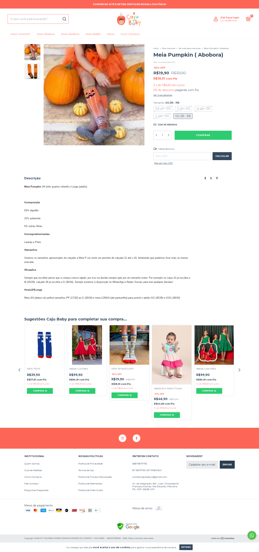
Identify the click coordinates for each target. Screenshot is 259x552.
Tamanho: (166, 102)
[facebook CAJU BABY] (136, 438)
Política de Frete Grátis (90, 490)
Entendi (186, 547)
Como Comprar (33, 476)
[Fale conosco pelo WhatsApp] (252, 535)
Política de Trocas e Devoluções (95, 476)
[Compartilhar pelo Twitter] (211, 178)
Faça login (232, 17)
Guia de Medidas (33, 470)
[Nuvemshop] (223, 538)
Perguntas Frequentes (36, 490)
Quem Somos (31, 463)
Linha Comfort (20, 34)
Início (156, 48)
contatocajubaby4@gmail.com (149, 476)
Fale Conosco (130, 34)
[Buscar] (64, 19)
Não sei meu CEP (163, 163)
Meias (110, 34)
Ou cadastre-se (228, 20)
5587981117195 (139, 463)
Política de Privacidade (90, 463)
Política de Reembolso (90, 483)
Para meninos (70, 34)
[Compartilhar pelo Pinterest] (217, 178)
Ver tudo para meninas (189, 48)
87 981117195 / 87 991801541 (147, 470)
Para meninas (46, 34)
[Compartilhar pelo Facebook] (205, 178)
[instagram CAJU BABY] (122, 438)
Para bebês (93, 34)
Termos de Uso (86, 470)
